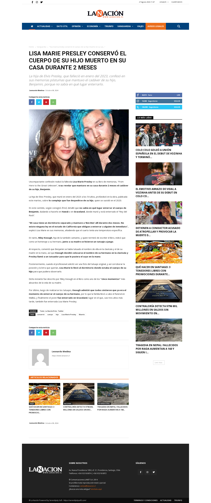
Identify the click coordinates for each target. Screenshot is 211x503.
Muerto (82, 314)
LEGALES (163, 2)
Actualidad (43, 26)
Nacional (67, 404)
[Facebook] (31, 2)
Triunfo (108, 26)
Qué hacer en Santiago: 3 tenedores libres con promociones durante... (153, 270)
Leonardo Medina (36, 90)
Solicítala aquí (96, 489)
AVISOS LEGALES (156, 26)
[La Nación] (105, 14)
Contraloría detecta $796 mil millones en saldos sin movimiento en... (156, 309)
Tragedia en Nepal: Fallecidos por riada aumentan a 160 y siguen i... (157, 349)
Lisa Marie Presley (69, 314)
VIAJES (140, 26)
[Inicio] (32, 26)
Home (31, 47)
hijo (57, 314)
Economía (92, 26)
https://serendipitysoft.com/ (75, 500)
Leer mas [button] (158, 362)
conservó (40, 314)
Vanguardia (124, 26)
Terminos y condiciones (145, 500)
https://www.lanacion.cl (60, 356)
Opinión (76, 26)
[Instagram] (36, 2)
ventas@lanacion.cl (88, 486)
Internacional (104, 404)
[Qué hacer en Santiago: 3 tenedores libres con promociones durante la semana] (44, 394)
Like (178, 95)
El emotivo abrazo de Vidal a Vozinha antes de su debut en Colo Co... (156, 192)
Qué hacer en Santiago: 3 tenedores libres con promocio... (41, 410)
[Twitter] (40, 2)
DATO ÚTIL (62, 26)
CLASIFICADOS (176, 2)
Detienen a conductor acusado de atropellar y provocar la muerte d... (158, 231)
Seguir (177, 101)
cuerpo (50, 314)
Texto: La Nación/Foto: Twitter (52, 311)
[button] (178, 26)
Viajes (32, 404)
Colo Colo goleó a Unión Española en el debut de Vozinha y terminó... (159, 153)
